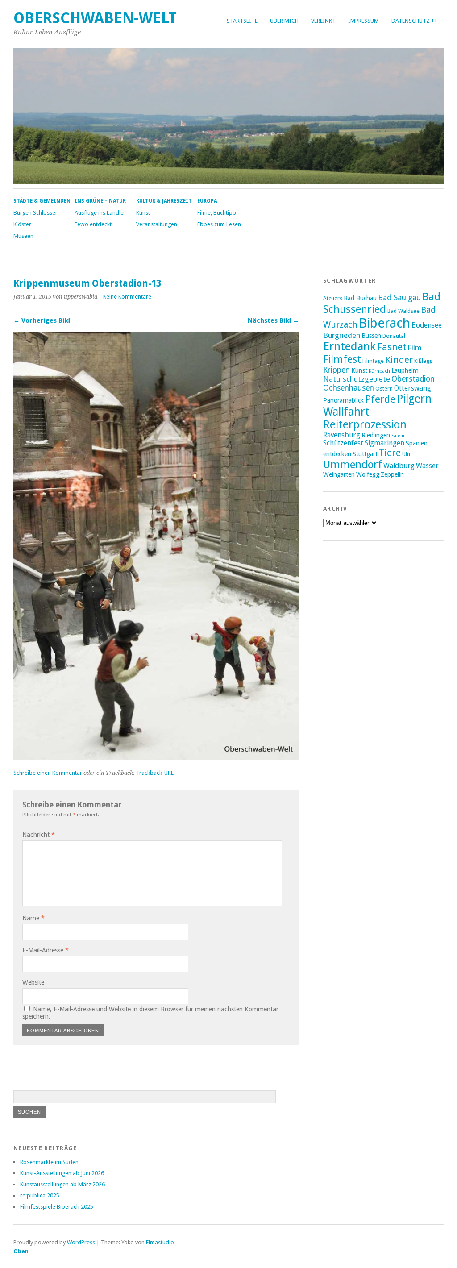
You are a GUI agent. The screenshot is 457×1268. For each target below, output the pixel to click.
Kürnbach (379, 371)
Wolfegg (367, 474)
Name (33, 918)
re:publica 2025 (39, 1195)
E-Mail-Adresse (45, 950)
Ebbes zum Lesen (219, 224)
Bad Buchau (360, 298)
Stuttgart (365, 453)
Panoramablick (343, 400)
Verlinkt (323, 20)
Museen (23, 236)
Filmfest (342, 359)
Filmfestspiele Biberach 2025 (56, 1206)
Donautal (393, 336)
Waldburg (399, 466)
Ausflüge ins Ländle (99, 212)
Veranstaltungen (156, 224)
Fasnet (391, 347)
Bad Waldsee (403, 311)
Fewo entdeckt (93, 224)
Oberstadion (413, 378)
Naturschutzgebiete (356, 378)
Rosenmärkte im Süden (49, 1162)
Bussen (371, 335)
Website (33, 982)
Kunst (143, 212)
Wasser (427, 466)
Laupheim (405, 370)
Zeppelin (392, 474)
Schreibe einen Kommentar (47, 772)
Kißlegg (423, 361)
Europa (207, 201)
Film (414, 347)
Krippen (336, 370)
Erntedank (349, 346)
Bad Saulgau (399, 297)
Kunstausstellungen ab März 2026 (62, 1184)
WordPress (81, 1242)
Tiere (390, 452)
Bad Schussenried (381, 303)
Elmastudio (160, 1242)
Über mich (284, 20)
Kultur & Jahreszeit (164, 201)
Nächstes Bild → (273, 320)
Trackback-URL (155, 772)
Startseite (242, 20)
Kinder (399, 359)
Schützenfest (343, 443)
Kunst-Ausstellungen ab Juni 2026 (62, 1173)
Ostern (384, 388)
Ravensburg (341, 435)
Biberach (384, 323)
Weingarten (339, 474)
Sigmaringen (384, 443)
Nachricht (38, 834)
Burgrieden (341, 335)
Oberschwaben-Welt (95, 18)
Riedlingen (375, 435)
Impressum (363, 20)
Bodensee (426, 325)
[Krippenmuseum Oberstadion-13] (156, 757)
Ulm (407, 454)
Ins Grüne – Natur (100, 201)
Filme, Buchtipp (216, 212)
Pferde (380, 399)
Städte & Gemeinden (42, 201)
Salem (397, 436)
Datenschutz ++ (414, 20)
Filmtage (373, 361)
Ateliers (332, 298)
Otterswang (412, 388)
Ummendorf (352, 464)
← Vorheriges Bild (41, 320)
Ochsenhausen (348, 387)
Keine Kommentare (127, 296)
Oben (21, 1251)
